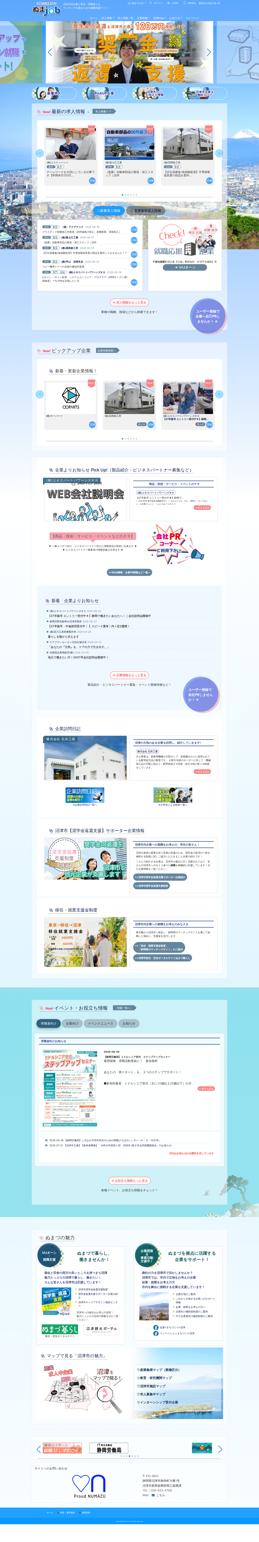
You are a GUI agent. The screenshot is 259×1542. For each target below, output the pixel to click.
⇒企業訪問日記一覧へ (85, 804)
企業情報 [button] (142, 18)
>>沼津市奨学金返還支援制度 (151, 885)
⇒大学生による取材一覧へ (172, 804)
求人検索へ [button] (102, 111)
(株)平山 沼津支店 (72, 261)
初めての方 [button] (137, 3)
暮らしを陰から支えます (63, 636)
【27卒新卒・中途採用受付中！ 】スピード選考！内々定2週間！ (89, 626)
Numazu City (127, 1521)
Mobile (191, 3)
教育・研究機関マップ (156, 1378)
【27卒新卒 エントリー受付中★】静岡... (185, 419)
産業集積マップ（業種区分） (160, 1370)
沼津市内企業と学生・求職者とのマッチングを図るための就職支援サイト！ (86, 6)
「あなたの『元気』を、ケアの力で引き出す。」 (79, 647)
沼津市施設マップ (152, 1386)
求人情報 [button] (106, 18)
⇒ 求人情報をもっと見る (129, 302)
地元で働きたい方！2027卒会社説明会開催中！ (78, 657)
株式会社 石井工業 (147, 751)
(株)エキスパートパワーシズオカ (87, 272)
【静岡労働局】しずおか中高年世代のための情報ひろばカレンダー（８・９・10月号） (112, 1140)
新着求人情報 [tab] (110, 210)
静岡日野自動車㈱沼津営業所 (66, 621)
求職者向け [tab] (49, 1023)
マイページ (192, 18)
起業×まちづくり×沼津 (172, 1327)
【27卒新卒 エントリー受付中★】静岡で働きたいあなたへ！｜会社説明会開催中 (99, 616)
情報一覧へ (123, 1008)
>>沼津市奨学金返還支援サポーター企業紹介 (160, 877)
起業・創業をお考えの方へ (190, 1306)
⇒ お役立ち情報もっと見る (130, 1180)
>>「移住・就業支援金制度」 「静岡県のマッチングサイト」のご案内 (159, 947)
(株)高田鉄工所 (172, 162)
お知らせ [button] (174, 18)
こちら (160, 1495)
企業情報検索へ (106, 350)
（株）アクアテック (72, 226)
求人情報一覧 (125, 18)
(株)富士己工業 (113, 162)
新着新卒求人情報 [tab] (147, 210)
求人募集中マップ (152, 1394)
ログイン (157, 3)
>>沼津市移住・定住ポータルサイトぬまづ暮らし (162, 957)
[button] (50, 52)
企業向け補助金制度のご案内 (192, 1311)
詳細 (92, 180)
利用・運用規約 (67, 1512)
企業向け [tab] (72, 1023)
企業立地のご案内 (186, 1294)
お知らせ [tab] (129, 1023)
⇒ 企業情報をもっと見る (129, 675)
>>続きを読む (202, 507)
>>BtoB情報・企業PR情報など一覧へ (129, 572)
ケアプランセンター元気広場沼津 (68, 642)
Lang (174, 3)
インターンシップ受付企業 (159, 1402)
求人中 (141, 424)
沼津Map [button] (158, 18)
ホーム (94, 18)
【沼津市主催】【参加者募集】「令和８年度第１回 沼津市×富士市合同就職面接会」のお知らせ (117, 1145)
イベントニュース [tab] (100, 1023)
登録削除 (86, 1512)
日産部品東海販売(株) (62, 652)
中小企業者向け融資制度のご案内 (194, 1316)
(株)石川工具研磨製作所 (63, 631)
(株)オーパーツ (54, 415)
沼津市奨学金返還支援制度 (93, 1289)
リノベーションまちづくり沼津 (177, 1333)
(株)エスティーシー (57, 162)
